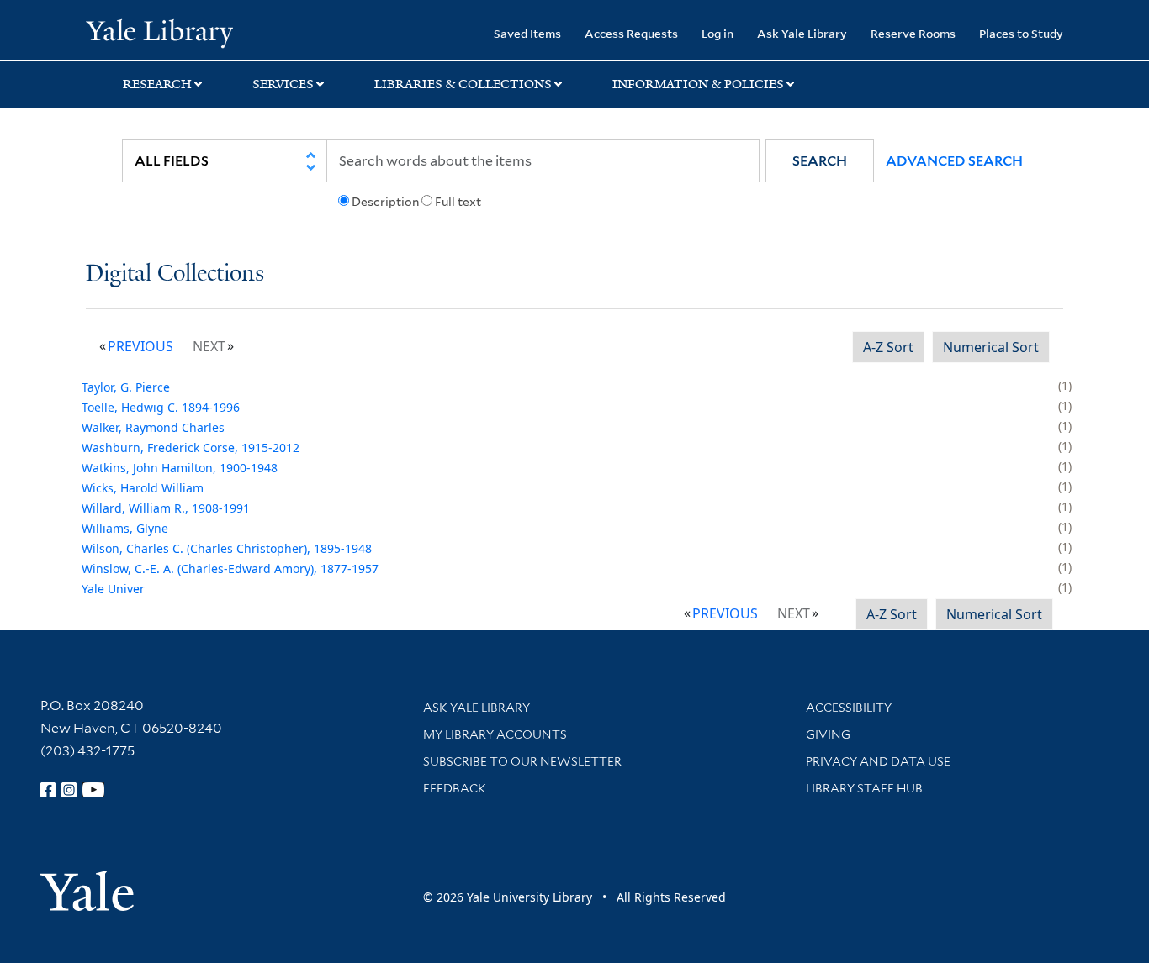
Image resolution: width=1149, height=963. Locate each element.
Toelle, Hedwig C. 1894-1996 (161, 407)
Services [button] (283, 84)
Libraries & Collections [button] (463, 84)
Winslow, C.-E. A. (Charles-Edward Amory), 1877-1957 (230, 568)
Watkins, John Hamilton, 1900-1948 (180, 468)
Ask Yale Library (802, 33)
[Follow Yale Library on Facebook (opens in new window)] (48, 789)
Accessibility (849, 707)
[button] (819, 160)
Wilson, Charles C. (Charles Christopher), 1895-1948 (227, 548)
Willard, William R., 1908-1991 (166, 508)
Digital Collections (175, 274)
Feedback (454, 788)
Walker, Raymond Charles (153, 427)
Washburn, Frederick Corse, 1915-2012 (190, 447)
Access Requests (631, 33)
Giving (828, 734)
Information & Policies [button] (698, 84)
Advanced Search (954, 161)
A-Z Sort (888, 347)
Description (385, 201)
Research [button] (157, 84)
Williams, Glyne (125, 528)
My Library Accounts (495, 734)
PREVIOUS (140, 346)
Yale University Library (159, 32)
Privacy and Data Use (878, 761)
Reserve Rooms (913, 33)
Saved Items (527, 33)
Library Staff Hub (864, 788)
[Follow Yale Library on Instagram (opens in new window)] (69, 789)
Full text (458, 201)
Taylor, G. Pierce (126, 387)
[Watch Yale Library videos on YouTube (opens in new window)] (93, 789)
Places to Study (1021, 33)
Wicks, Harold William (143, 488)
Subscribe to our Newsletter (522, 761)
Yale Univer (113, 589)
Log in (717, 33)
